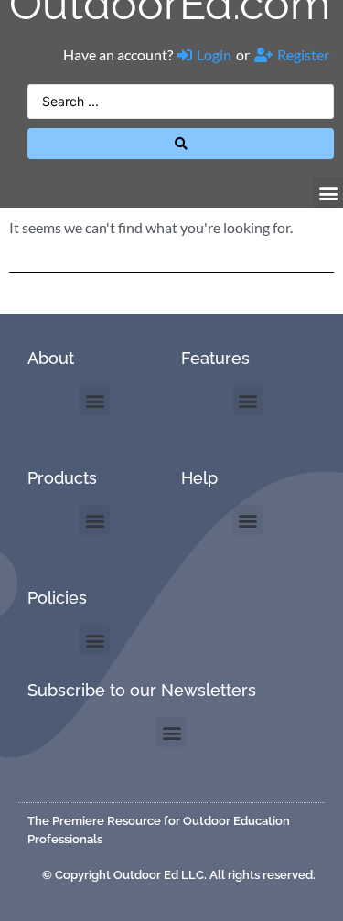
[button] (328, 192)
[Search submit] (180, 143)
